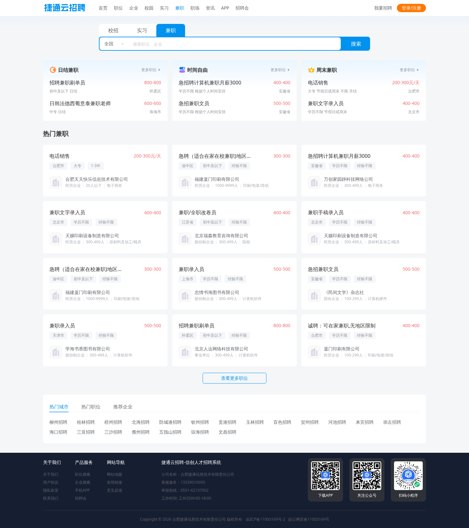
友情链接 (114, 482)
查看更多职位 (234, 378)
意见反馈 (114, 490)
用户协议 (50, 482)
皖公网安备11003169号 (308, 519)
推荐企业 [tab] (122, 406)
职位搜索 (82, 474)
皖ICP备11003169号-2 (265, 519)
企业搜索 (82, 482)
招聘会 (80, 498)
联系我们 (50, 498)
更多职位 (149, 69)
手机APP (82, 490)
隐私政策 (50, 490)
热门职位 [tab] (90, 406)
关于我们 (50, 474)
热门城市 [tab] (59, 406)
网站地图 (114, 474)
